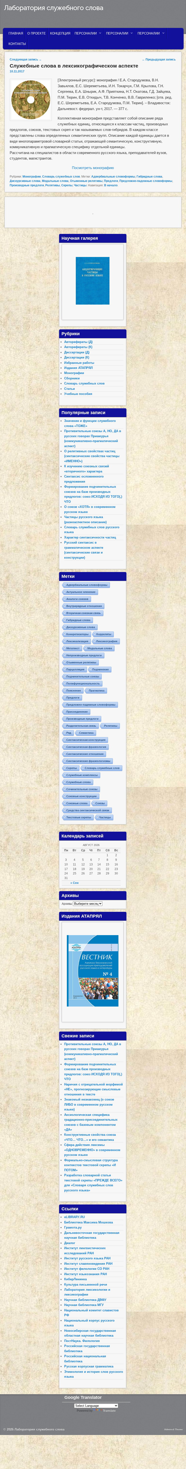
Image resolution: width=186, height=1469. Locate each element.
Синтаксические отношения (84, 753)
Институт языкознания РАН (85, 1274)
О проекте (36, 33)
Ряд (68, 732)
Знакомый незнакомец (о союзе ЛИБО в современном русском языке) (89, 1104)
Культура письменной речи (85, 1284)
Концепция (60, 33)
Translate (109, 1410)
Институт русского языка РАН (87, 1258)
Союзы (100, 803)
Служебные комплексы (82, 775)
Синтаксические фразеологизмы (88, 761)
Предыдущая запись (159, 59)
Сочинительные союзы (81, 789)
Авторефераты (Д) (78, 342)
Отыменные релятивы (86, 181)
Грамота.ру (73, 1227)
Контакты (17, 44)
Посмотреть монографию (93, 168)
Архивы (67, 903)
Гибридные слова (149, 176)
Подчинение (100, 669)
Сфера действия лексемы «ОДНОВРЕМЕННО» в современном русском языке (92, 1150)
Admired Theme (173, 1429)
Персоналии (85, 35)
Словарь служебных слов (61, 176)
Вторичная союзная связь (83, 613)
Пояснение (73, 690)
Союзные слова (76, 803)
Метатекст (72, 648)
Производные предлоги (27, 185)
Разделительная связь (81, 725)
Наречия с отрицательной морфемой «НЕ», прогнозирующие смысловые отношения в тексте (93, 1089)
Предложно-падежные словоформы (145, 181)
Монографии (32, 176)
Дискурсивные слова (25, 181)
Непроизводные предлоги (84, 655)
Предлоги (111, 181)
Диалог (69, 1243)
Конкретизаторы (77, 634)
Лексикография (106, 641)
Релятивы (52, 185)
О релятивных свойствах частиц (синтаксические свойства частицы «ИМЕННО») (91, 456)
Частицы (80, 185)
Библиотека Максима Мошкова (88, 1222)
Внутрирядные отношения (84, 606)
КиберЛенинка (75, 1279)
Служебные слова (78, 782)
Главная (15, 33)
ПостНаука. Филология (82, 1341)
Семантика (86, 732)
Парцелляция (75, 669)
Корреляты (103, 634)
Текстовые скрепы (78, 817)
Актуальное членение (80, 591)
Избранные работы (79, 363)
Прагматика (96, 690)
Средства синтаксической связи (87, 810)
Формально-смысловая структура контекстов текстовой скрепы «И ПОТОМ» (91, 1165)
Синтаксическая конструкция (85, 739)
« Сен (74, 883)
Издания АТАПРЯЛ (78, 368)
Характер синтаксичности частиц (90, 537)
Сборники (72, 378)
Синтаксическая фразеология (86, 746)
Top (174, 1457)
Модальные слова (55, 181)
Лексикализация (77, 641)
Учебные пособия (78, 394)
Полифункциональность (83, 683)
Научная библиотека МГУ (84, 1305)
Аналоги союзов (77, 599)
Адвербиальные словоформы (113, 176)
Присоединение (77, 711)
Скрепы (66, 185)
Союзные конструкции (81, 796)
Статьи (69, 389)
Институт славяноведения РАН (88, 1263)
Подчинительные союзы (82, 676)
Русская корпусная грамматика (88, 1366)
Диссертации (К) (76, 357)
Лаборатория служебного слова (53, 7)
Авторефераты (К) (78, 347)
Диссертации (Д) (76, 352)
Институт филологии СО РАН (86, 1269)
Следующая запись (26, 59)
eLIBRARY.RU (74, 1217)
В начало (110, 185)
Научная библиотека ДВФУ (85, 1300)
